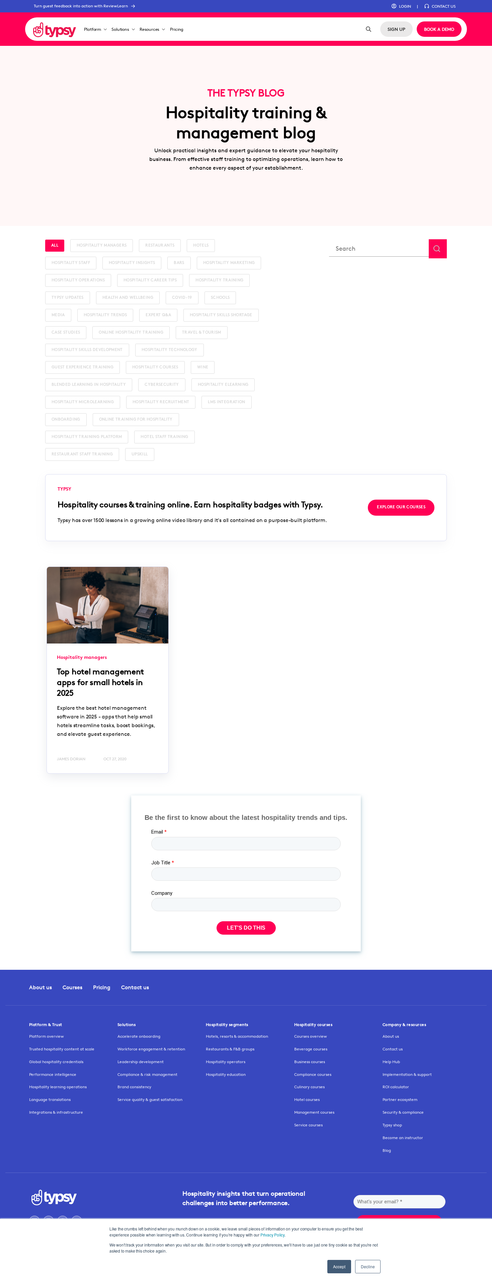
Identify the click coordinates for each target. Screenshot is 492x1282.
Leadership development (140, 1061)
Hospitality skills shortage (221, 315)
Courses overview (310, 1036)
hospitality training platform (87, 437)
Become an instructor (403, 1137)
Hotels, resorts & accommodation (237, 1036)
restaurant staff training (82, 454)
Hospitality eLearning (223, 385)
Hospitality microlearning (83, 402)
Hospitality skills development (87, 350)
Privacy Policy (272, 1234)
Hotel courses (307, 1099)
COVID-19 (182, 298)
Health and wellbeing (127, 298)
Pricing (177, 29)
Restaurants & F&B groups (230, 1048)
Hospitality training (219, 280)
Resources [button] (149, 29)
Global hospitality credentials (56, 1061)
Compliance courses (312, 1074)
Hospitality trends (105, 315)
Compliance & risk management (147, 1074)
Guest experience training (82, 367)
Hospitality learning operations (58, 1086)
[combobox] (379, 249)
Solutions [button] (120, 29)
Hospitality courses (155, 367)
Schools (220, 298)
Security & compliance (403, 1112)
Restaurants (159, 246)
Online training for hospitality (136, 420)
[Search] (368, 29)
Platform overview (46, 1036)
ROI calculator (396, 1086)
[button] (401, 6)
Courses (72, 987)
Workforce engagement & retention (151, 1048)
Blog (387, 1150)
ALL (54, 246)
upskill (140, 454)
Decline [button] (368, 1266)
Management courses (314, 1112)
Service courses (308, 1124)
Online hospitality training (131, 333)
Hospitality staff (71, 263)
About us (40, 987)
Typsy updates (68, 298)
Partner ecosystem (400, 1099)
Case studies (66, 333)
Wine (202, 367)
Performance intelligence (52, 1074)
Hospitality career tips (150, 280)
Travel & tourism (201, 333)
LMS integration (226, 402)
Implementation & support (407, 1074)
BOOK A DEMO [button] (439, 29)
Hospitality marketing (229, 263)
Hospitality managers (102, 246)
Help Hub (391, 1061)
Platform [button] (92, 29)
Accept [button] (339, 1266)
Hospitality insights (132, 263)
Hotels (201, 246)
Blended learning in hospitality (89, 385)
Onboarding (66, 420)
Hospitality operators (225, 1061)
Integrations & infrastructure (56, 1112)
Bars (179, 263)
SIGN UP (396, 29)
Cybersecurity (162, 385)
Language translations (50, 1099)
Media (58, 315)
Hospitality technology (169, 350)
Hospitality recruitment (161, 402)
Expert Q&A (158, 315)
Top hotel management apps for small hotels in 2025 (100, 682)
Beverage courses (310, 1048)
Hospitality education (226, 1074)
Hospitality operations (78, 280)
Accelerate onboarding (138, 1036)
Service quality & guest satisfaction (149, 1099)
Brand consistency (134, 1086)
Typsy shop (392, 1124)
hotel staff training (164, 437)
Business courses (309, 1061)
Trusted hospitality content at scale (61, 1048)
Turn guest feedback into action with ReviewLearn (81, 5)
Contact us (135, 987)
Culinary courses (309, 1086)
